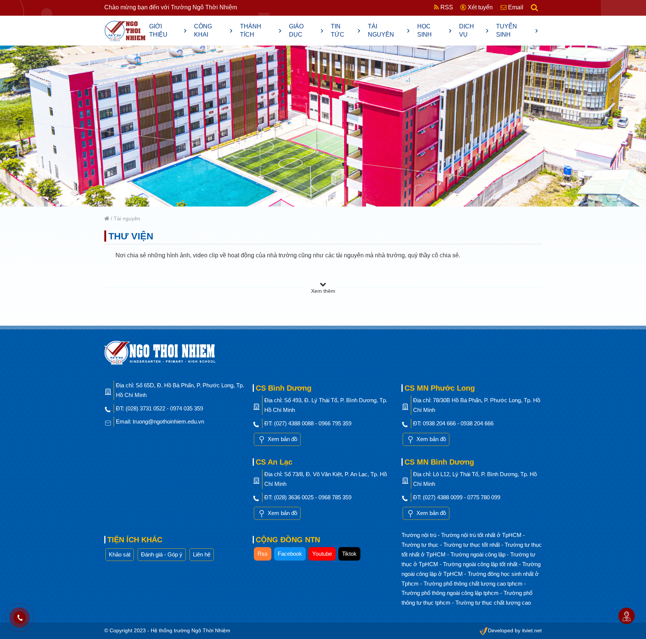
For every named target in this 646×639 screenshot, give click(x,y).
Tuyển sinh (517, 30)
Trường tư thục (421, 545)
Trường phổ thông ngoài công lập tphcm (451, 593)
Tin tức (345, 30)
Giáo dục (306, 30)
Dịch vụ (474, 30)
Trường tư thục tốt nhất (472, 545)
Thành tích (261, 30)
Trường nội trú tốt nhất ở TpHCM (482, 535)
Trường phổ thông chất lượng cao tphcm (474, 583)
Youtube (322, 553)
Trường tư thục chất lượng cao (493, 602)
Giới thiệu (168, 30)
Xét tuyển (479, 7)
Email (515, 7)
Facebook (290, 553)
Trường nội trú (420, 535)
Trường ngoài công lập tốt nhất (481, 564)
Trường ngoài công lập (478, 554)
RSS (446, 7)
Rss (263, 553)
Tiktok (349, 553)
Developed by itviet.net (515, 630)
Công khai (213, 30)
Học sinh (434, 30)
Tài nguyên (389, 30)
